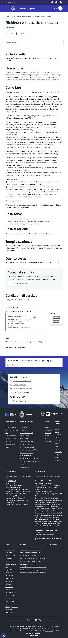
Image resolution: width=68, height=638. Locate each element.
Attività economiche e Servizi (58, 452)
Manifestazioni (49, 430)
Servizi (13, 17)
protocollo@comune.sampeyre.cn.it (19, 491)
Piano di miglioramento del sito (10, 564)
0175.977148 (20, 324)
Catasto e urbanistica (26, 441)
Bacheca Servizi (10, 590)
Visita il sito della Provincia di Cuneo (30, 553)
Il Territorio (58, 435)
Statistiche (8, 610)
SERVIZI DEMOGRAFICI (17, 316)
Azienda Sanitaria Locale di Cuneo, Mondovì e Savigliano (36, 567)
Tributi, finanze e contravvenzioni (29, 461)
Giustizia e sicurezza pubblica (28, 450)
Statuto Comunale (10, 592)
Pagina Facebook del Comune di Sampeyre (32, 558)
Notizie (47, 427)
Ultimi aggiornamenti (11, 607)
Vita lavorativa (24, 467)
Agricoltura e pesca (25, 427)
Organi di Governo (10, 427)
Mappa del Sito (9, 612)
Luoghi (57, 432)
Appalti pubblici (24, 436)
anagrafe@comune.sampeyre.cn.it (19, 327)
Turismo (22, 464)
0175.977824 (12, 483)
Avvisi (46, 438)
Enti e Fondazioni (10, 438)
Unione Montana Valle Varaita (29, 555)
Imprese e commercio (26, 453)
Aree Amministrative (11, 430)
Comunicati (48, 441)
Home (7, 17)
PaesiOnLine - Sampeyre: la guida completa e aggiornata (37, 570)
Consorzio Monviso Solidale (28, 564)
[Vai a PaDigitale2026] (52, 413)
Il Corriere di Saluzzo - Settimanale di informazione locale (37, 573)
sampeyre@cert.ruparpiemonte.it (19, 489)
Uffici (6, 433)
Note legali (8, 598)
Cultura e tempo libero (26, 444)
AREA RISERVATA (34, 635)
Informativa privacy (11, 595)
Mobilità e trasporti (25, 456)
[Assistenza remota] (49, 628)
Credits (7, 604)
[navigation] (3, 8)
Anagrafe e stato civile (24, 17)
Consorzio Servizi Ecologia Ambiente (30, 561)
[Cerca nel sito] (60, 8)
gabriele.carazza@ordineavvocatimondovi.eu (48, 539)
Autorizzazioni (24, 438)
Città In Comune (42, 628)
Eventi (57, 429)
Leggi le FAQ (9, 570)
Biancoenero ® (49, 631)
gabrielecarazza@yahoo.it (46, 534)
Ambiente (23, 430)
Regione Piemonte (10, 2)
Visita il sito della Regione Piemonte (30, 550)
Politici (7, 447)
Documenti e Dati (10, 436)
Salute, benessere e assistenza (29, 458)
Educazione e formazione (27, 447)
